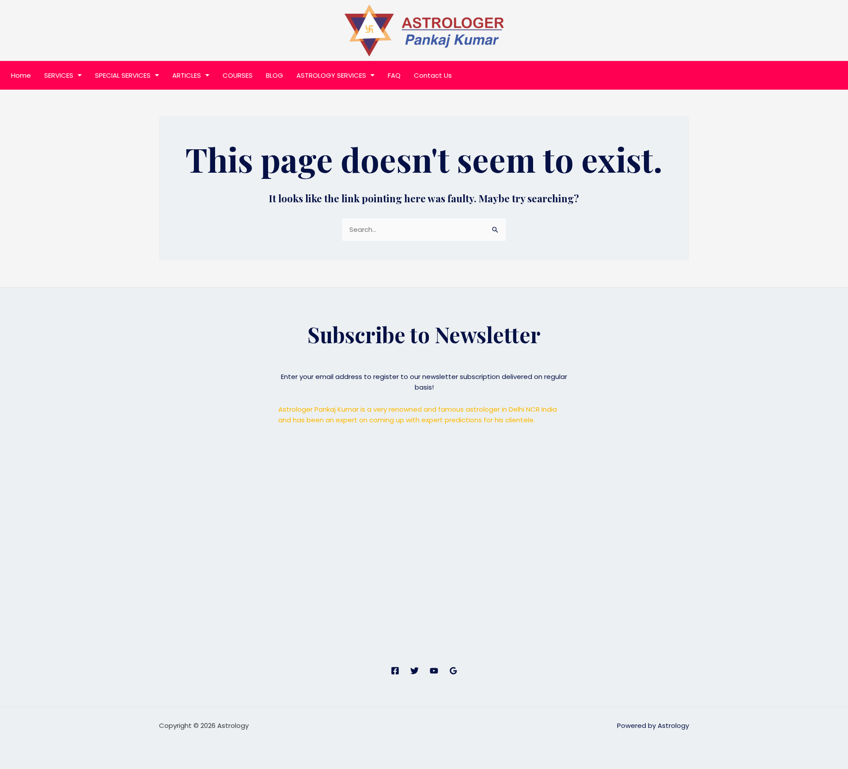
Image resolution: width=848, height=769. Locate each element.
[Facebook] (395, 671)
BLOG (274, 75)
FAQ (394, 75)
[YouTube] (434, 671)
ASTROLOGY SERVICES (331, 75)
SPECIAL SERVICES (123, 75)
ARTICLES (186, 75)
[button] (63, 75)
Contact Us (433, 75)
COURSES (238, 75)
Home (21, 75)
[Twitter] (414, 671)
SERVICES (58, 75)
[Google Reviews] (453, 671)
